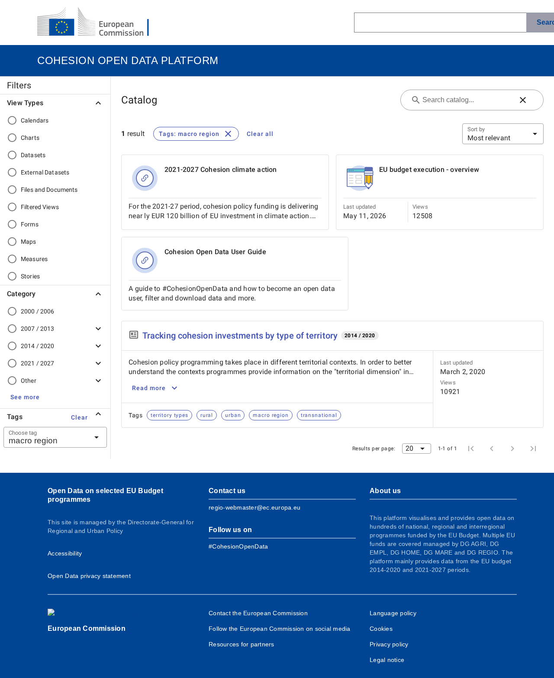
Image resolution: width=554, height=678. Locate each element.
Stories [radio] (30, 276)
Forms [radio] (30, 224)
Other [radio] (28, 380)
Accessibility (65, 553)
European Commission (87, 628)
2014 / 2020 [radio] (37, 345)
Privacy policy (389, 644)
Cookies (381, 628)
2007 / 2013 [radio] (37, 328)
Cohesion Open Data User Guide (215, 252)
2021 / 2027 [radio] (37, 363)
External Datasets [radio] (45, 172)
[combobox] (44, 437)
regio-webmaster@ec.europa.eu (254, 507)
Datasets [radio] (33, 155)
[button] (25, 397)
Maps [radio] (28, 241)
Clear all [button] (260, 133)
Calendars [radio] (34, 120)
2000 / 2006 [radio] (37, 311)
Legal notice (387, 659)
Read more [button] (149, 387)
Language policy (393, 613)
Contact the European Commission (258, 613)
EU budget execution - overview (429, 169)
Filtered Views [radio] (40, 206)
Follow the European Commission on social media (280, 628)
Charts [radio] (30, 137)
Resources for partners (241, 644)
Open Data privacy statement (89, 575)
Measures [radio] (34, 258)
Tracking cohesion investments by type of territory (240, 335)
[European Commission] (100, 22)
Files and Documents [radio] (49, 189)
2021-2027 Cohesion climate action (220, 169)
